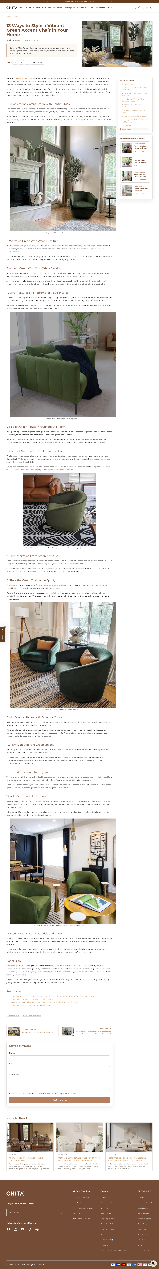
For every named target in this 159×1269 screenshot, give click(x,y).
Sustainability (143, 1208)
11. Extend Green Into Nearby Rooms (133, 111)
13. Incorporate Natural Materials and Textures (135, 121)
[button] (139, 7)
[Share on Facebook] (21, 62)
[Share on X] (15, 62)
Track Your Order (108, 1224)
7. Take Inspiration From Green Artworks (134, 89)
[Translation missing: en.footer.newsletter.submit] (60, 1212)
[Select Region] (135, 7)
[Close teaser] (5, 627)
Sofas (28, 8)
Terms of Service (107, 1229)
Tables (59, 8)
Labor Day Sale (103, 8)
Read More (126, 129)
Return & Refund (108, 1213)
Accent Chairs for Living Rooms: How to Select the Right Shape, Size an (44, 1002)
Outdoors (80, 8)
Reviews (141, 1240)
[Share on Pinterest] (27, 62)
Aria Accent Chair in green (31, 548)
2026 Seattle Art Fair (80, 1197)
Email (12, 1064)
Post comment (60, 1100)
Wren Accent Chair (66, 925)
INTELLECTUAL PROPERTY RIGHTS (115, 1250)
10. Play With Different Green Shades (133, 106)
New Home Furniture (81, 1219)
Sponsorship (143, 1234)
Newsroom (142, 1229)
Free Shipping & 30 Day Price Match (79, 2)
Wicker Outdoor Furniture (82, 1208)
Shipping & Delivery (109, 1219)
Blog (15, 16)
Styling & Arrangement (32, 1015)
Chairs (49, 8)
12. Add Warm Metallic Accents (134, 116)
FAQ (103, 1234)
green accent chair (24, 78)
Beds (90, 8)
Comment (14, 1075)
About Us (142, 1197)
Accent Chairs (13, 1015)
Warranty (104, 1208)
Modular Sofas (78, 1203)
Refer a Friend (143, 1213)
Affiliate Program (145, 1219)
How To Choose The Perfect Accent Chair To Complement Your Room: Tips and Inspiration (52, 996)
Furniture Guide (144, 1250)
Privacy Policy (106, 1245)
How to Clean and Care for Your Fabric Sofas (31, 1005)
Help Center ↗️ (107, 1240)
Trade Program (144, 1224)
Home (8, 16)
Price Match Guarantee (110, 1203)
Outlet (75, 1224)
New (21, 8)
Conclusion (126, 125)
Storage (68, 8)
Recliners (39, 8)
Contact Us (105, 1197)
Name (12, 1053)
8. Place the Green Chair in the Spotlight (134, 94)
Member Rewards (145, 1203)
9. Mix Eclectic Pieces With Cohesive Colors (133, 100)
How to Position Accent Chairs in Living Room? (32, 999)
